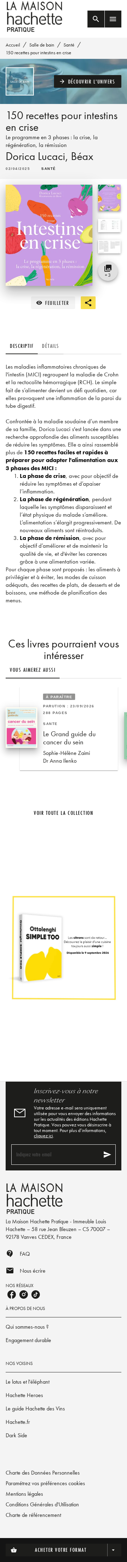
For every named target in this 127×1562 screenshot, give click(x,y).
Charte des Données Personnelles (43, 1472)
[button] (88, 81)
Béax (82, 156)
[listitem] (12, 1294)
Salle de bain (41, 45)
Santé (69, 45)
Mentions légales (24, 1494)
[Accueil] (35, 16)
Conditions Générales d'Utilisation (42, 1504)
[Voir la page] (63, 947)
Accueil (13, 45)
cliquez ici (43, 1135)
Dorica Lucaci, (38, 156)
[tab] (22, 345)
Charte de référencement (33, 1515)
